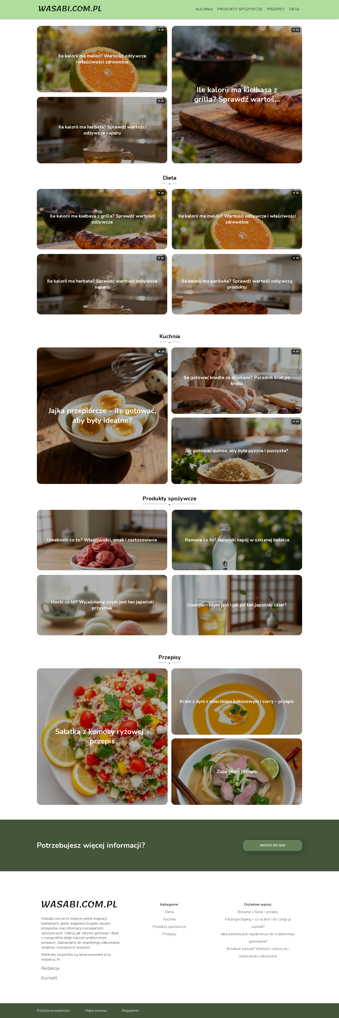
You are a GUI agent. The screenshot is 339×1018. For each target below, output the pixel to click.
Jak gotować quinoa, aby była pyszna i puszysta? (236, 451)
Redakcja (50, 968)
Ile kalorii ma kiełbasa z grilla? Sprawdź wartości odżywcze (237, 94)
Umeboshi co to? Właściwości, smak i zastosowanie (102, 540)
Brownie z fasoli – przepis (258, 911)
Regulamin (130, 1010)
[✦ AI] (128, 482)
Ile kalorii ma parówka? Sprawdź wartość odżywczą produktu (236, 284)
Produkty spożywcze (239, 9)
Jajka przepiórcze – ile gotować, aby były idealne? (102, 415)
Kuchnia (204, 9)
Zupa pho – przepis (237, 772)
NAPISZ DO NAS (272, 845)
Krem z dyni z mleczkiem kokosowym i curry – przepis (237, 702)
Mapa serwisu (96, 1010)
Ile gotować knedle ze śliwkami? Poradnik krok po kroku (237, 381)
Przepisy (276, 9)
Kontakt (49, 978)
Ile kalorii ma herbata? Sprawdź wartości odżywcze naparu (102, 130)
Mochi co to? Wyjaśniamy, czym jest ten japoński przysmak (102, 605)
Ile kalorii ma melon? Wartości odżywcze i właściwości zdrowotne (102, 59)
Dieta (294, 9)
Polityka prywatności (53, 1010)
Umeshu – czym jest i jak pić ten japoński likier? (237, 605)
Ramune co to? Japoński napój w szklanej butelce (237, 540)
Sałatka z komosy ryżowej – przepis (102, 736)
